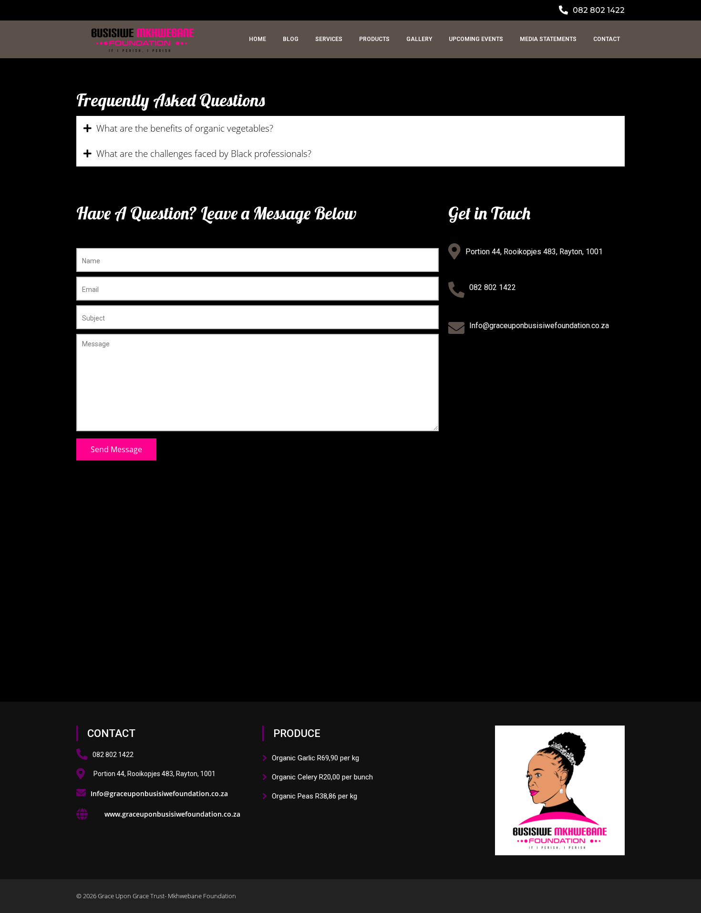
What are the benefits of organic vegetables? (184, 128)
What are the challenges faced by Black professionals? (203, 153)
